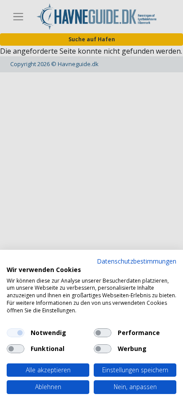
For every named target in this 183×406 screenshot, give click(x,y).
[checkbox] (15, 332)
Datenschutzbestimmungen (136, 261)
